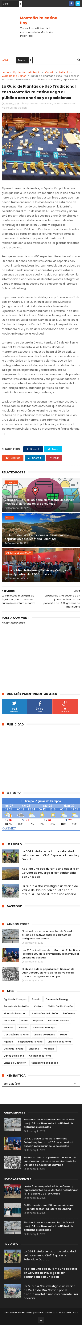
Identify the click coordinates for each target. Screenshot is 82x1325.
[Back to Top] (41, 1320)
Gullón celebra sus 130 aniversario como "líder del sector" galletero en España (49, 1207)
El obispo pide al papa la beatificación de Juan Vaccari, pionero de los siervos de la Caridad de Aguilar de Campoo (48, 972)
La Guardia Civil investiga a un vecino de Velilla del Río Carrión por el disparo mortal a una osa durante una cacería (50, 890)
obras (24, 1020)
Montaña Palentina (15, 1013)
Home (5, 60)
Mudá (63, 1034)
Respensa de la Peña (30, 1041)
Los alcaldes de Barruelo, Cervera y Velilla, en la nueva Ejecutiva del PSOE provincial (38, 572)
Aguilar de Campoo (15, 999)
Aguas (9, 517)
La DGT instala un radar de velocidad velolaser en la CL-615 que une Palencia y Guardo (50, 855)
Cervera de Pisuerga (57, 999)
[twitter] (78, 3)
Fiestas (23, 1027)
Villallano (34, 1048)
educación (10, 1020)
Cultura (38, 1006)
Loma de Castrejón (15, 1062)
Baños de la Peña (14, 1055)
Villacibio (49, 1048)
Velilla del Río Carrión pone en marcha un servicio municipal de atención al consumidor (39, 502)
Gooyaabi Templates (65, 1312)
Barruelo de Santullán (18, 552)
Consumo (11, 482)
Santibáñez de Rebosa (44, 1062)
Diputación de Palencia (26, 72)
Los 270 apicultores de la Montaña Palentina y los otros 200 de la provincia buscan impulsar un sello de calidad (51, 953)
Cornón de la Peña (40, 1055)
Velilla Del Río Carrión (14, 76)
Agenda (8, 1041)
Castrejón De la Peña (16, 1034)
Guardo (49, 72)
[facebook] (71, 3)
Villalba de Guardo (44, 1034)
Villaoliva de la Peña (59, 1041)
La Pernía (64, 72)
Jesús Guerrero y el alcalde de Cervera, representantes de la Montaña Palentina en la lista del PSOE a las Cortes (51, 1189)
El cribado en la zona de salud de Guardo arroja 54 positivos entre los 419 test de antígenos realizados (47, 934)
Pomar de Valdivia (58, 1020)
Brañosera (69, 1013)
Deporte (38, 1020)
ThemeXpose (25, 1312)
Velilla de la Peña (13, 1048)
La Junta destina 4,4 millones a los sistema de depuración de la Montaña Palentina (37, 537)
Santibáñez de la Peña (44, 1013)
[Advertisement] (34, 756)
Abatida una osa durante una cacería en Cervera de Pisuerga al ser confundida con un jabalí (50, 873)
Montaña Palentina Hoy (38, 20)
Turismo (9, 1027)
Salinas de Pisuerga (43, 1027)
